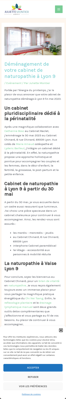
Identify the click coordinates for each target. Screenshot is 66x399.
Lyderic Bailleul (14, 148)
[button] (61, 330)
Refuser (33, 377)
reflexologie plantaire (18, 302)
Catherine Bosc (14, 131)
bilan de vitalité (49, 281)
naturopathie (17, 285)
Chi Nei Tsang (34, 298)
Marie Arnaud (25, 144)
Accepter (33, 367)
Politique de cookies (31, 394)
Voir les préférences (33, 386)
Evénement (13, 83)
